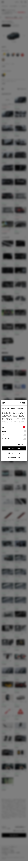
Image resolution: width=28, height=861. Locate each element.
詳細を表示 (21, 444)
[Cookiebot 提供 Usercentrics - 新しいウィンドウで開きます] (19, 403)
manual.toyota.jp (20, 412)
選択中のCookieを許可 (14, 453)
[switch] (24, 431)
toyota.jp (12, 412)
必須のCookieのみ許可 (14, 457)
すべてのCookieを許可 (14, 448)
